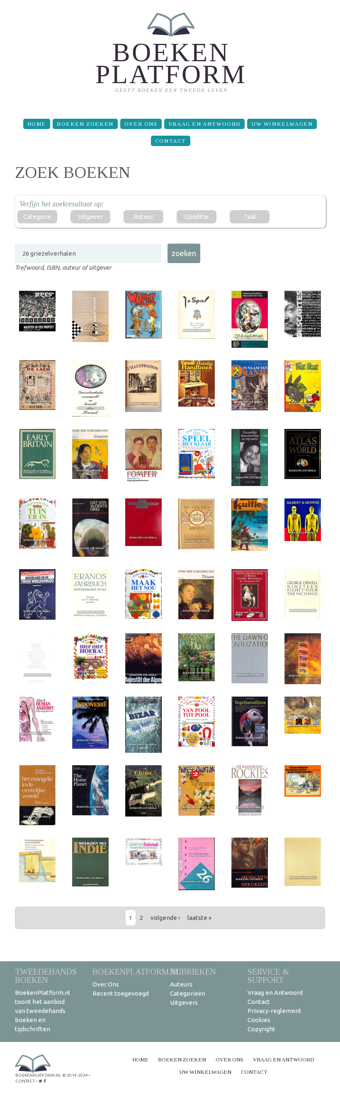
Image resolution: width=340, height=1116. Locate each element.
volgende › (165, 917)
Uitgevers (184, 1002)
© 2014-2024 (75, 1075)
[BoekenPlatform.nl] (170, 56)
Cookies (259, 1019)
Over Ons (141, 124)
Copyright (261, 1028)
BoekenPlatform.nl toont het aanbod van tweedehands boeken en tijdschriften (42, 1010)
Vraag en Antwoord (204, 124)
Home (36, 124)
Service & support (268, 975)
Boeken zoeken (85, 124)
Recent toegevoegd (120, 993)
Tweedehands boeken (46, 975)
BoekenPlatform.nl (136, 971)
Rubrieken (193, 971)
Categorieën (187, 993)
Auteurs (181, 984)
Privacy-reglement (274, 1010)
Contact (170, 141)
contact (25, 1081)
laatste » (199, 917)
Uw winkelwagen (282, 124)
